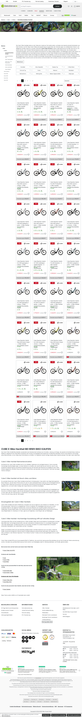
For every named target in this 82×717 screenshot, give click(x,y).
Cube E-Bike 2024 (7, 580)
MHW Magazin (66, 616)
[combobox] (38, 6)
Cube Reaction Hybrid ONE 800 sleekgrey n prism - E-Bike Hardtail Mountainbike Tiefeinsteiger (56, 301)
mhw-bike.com (34, 699)
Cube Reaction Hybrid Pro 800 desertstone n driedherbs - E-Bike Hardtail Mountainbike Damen (56, 380)
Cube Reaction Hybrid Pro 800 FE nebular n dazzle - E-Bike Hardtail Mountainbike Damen (39, 301)
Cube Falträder (8, 69)
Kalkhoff (38, 15)
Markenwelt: (7, 15)
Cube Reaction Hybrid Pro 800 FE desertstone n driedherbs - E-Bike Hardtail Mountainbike (73, 103)
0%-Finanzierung (26, 1)
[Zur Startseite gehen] (9, 6)
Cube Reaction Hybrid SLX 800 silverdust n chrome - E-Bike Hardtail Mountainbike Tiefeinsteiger (23, 420)
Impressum (60, 706)
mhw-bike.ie (26, 701)
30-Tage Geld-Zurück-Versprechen (9, 608)
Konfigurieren (46, 715)
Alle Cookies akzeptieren (74, 715)
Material (55, 70)
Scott (20, 15)
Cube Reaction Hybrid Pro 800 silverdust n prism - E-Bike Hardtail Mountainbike (56, 420)
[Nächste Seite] (30, 80)
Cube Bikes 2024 (7, 582)
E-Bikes (5, 50)
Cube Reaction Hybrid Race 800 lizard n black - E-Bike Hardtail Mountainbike (40, 103)
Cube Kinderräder (8, 64)
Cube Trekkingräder (9, 59)
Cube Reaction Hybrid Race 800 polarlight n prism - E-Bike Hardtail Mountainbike (40, 143)
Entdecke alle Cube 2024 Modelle (9, 576)
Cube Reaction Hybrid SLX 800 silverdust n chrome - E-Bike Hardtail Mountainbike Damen (39, 341)
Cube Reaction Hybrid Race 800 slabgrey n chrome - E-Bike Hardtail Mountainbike (23, 380)
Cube (14, 15)
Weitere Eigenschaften (55, 73)
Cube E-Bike (6, 559)
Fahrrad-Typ (23, 70)
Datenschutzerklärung (47, 706)
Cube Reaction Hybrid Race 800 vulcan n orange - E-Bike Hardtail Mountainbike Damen (23, 182)
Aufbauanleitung (46, 619)
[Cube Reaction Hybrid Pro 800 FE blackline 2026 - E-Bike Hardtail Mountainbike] (23, 93)
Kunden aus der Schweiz (7, 610)
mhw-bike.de (26, 699)
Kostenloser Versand (53, 1)
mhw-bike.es (41, 699)
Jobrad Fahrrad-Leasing (28, 610)
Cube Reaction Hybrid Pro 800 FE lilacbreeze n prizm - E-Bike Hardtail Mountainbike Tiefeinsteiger (73, 341)
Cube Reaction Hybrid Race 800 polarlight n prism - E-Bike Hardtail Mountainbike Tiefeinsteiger (73, 301)
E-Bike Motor (71, 67)
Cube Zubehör (6, 71)
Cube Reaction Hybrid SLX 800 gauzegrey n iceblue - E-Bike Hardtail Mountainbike (23, 262)
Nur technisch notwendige (58, 715)
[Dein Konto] (71, 6)
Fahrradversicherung (27, 608)
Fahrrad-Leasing (39, 1)
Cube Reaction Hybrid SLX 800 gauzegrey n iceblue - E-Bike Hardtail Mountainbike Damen (23, 301)
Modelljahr (71, 70)
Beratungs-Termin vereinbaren (49, 617)
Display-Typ (55, 67)
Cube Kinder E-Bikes (8, 572)
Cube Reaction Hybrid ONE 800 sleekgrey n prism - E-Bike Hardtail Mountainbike (23, 222)
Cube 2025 (6, 75)
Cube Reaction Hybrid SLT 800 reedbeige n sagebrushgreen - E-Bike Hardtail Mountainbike (39, 262)
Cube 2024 (6, 73)
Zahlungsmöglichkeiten (6, 615)
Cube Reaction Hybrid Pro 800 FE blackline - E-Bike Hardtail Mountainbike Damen (56, 182)
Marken (3, 46)
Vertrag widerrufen (47, 622)
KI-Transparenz (68, 706)
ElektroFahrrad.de (54, 701)
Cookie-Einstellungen (15, 706)
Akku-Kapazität (39, 67)
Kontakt (15, 1)
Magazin (66, 1)
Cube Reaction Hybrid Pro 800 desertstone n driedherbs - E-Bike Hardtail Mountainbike (56, 143)
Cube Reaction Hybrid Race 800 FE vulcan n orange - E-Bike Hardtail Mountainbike (56, 103)
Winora (45, 15)
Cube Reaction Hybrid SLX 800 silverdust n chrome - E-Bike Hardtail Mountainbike (39, 182)
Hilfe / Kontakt (45, 608)
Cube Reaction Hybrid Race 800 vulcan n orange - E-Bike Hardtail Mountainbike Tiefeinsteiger (23, 143)
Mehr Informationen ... (6, 715)
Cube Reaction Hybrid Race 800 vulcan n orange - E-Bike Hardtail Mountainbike (73, 182)
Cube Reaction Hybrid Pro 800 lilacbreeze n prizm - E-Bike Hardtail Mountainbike (73, 420)
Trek (32, 15)
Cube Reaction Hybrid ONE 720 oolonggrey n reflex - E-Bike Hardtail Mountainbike (40, 420)
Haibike (26, 15)
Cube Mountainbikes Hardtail (9, 53)
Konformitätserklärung (47, 610)
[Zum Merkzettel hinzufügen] (28, 115)
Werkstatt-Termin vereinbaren (49, 615)
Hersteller (22, 67)
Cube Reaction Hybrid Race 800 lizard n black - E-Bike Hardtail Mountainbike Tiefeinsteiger (56, 341)
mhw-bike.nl (33, 701)
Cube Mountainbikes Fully (9, 57)
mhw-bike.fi (39, 701)
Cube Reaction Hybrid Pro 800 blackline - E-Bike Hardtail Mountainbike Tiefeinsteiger (56, 262)
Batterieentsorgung (27, 706)
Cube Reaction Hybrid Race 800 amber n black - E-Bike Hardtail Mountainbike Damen (56, 222)
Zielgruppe (71, 73)
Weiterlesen (20, 62)
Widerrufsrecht (37, 706)
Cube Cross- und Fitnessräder (8, 62)
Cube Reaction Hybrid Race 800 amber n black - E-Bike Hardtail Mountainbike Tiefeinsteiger (73, 380)
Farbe (39, 70)
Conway (52, 15)
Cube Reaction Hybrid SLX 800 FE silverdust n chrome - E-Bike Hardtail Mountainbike (73, 222)
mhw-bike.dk (46, 701)
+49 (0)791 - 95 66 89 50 (69, 641)
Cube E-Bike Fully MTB (9, 550)
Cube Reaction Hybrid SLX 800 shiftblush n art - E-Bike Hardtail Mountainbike (39, 380)
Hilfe (7, 1)
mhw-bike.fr (48, 699)
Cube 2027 (6, 80)
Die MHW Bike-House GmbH (70, 612)
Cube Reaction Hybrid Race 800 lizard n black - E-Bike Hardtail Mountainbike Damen (23, 341)
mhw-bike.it (55, 699)
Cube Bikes (6, 561)
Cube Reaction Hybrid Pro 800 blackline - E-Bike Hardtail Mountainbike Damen (73, 143)
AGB (56, 706)
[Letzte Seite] (32, 80)
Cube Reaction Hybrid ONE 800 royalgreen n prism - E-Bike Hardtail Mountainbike (73, 262)
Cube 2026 (6, 78)
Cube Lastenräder (8, 67)
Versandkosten (5, 612)
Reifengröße (39, 73)
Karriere (65, 614)
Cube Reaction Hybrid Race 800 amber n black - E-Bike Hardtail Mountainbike (40, 222)
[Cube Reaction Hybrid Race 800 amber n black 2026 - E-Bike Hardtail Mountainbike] (40, 211)
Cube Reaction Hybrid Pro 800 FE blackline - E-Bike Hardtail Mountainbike (23, 103)
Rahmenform (23, 73)
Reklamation (45, 612)
